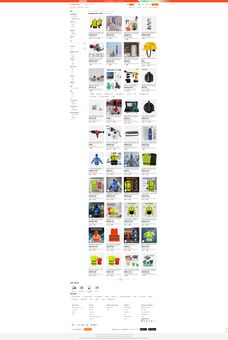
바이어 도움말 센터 (127, 307)
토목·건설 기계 (103, 11)
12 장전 (113, 96)
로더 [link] (114, 11)
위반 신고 (125, 318)
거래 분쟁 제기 (126, 312)
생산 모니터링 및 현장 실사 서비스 (95, 316)
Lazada (114, 334)
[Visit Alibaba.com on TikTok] (153, 321)
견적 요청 (108, 309)
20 (134, 279)
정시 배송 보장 (92, 312)
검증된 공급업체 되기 (145, 314)
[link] (226, 328)
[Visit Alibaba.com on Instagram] (149, 321)
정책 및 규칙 (91, 318)
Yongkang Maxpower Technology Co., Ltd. (114, 120)
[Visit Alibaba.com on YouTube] (151, 321)
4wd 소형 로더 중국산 (98, 296)
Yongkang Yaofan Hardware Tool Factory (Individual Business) (149, 120)
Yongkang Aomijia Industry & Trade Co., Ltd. (96, 120)
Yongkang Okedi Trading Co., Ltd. (130, 89)
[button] (128, 4)
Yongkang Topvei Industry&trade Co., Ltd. (149, 89)
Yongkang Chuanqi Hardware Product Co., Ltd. (149, 147)
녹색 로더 (107, 296)
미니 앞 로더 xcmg (75, 299)
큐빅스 (91, 299)
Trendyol (126, 334)
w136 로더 (134, 296)
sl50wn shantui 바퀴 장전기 (104, 96)
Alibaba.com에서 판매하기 (146, 307)
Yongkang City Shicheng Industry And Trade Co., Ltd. (131, 38)
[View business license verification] (124, 338)
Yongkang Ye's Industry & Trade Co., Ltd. (148, 64)
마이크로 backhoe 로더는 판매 (125, 296)
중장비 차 (97, 299)
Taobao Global (118, 334)
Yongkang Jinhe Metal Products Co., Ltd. (148, 37)
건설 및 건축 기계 (96, 11)
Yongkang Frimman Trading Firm (112, 37)
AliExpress (97, 334)
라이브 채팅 (126, 309)
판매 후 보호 (91, 314)
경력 (73, 314)
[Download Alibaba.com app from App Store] (143, 329)
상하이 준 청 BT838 (111, 299)
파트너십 (143, 316)
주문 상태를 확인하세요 (145, 312)
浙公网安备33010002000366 (133, 338)
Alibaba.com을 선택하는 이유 (77, 307)
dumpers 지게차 (142, 296)
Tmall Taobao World (108, 334)
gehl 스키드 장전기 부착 (76, 296)
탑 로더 (103, 299)
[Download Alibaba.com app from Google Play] (152, 329)
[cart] (143, 4)
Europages (131, 334)
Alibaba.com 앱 (125, 329)
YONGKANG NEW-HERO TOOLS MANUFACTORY (131, 274)
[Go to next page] (137, 279)
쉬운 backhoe (114, 296)
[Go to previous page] (108, 279)
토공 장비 (109, 11)
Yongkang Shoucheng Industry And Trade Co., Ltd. (131, 63)
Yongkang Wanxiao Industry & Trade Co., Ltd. (96, 37)
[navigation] (78, 145)
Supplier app (114, 329)
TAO (123, 334)
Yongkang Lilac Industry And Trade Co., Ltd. (96, 63)
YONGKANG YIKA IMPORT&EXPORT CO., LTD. (96, 89)
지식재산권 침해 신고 (128, 316)
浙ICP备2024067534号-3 (144, 338)
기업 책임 (73, 312)
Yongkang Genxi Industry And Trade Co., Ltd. (131, 121)
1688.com (102, 334)
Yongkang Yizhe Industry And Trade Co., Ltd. (114, 147)
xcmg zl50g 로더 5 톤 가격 (87, 296)
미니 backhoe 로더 (93, 96)
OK (84, 43)
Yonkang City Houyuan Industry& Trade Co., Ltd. (96, 173)
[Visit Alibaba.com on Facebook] (142, 321)
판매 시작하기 (143, 309)
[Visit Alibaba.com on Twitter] (146, 321)
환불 (125, 314)
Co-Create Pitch (75, 309)
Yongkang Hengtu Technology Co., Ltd (131, 147)
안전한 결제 (91, 307)
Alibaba (89, 11)
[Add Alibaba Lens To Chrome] (88, 329)
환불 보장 (91, 309)
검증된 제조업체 (110, 307)
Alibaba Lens (78, 329)
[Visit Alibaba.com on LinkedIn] (144, 321)
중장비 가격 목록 (84, 299)
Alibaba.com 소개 (75, 305)
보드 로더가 (150, 296)
